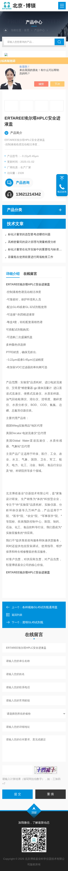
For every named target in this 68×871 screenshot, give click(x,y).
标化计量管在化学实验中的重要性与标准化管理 (36, 249)
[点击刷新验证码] (45, 770)
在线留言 (30, 274)
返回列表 (17, 614)
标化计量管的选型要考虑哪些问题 (29, 234)
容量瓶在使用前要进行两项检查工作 (30, 256)
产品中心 (39, 30)
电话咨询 (61, 192)
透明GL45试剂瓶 (32, 622)
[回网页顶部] (62, 178)
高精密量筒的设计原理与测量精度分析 (32, 241)
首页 (26, 30)
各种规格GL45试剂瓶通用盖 (39, 607)
